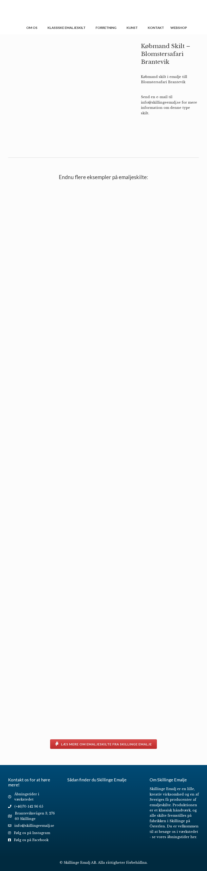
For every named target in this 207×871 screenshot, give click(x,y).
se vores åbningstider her (174, 837)
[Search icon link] (195, 27)
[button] (103, 744)
